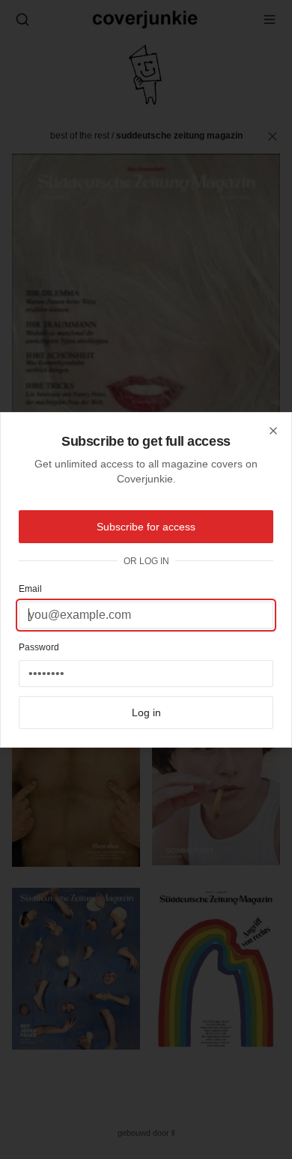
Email (30, 589)
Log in (146, 712)
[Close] (273, 431)
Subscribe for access (146, 527)
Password (39, 647)
